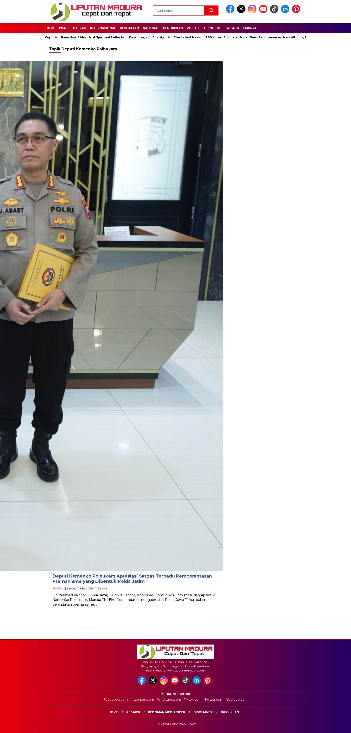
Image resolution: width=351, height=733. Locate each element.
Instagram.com (142, 699)
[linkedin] (286, 12)
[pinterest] (297, 12)
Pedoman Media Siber (166, 712)
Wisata (232, 28)
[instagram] (253, 12)
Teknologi (213, 28)
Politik (193, 28)
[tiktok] (275, 12)
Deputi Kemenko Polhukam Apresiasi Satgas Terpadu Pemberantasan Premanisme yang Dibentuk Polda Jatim (132, 578)
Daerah (79, 28)
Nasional (151, 28)
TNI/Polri (58, 588)
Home (50, 28)
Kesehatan (129, 28)
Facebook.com (116, 699)
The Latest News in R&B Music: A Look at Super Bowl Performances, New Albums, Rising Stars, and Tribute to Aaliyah (242, 37)
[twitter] (242, 12)
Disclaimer (203, 712)
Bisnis (64, 28)
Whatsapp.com (169, 699)
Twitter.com (214, 699)
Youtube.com (237, 699)
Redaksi (133, 712)
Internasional (103, 28)
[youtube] (264, 12)
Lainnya (249, 28)
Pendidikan (173, 28)
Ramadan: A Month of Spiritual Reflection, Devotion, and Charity (87, 37)
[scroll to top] (336, 725)
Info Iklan (230, 712)
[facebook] (231, 12)
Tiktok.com (193, 699)
